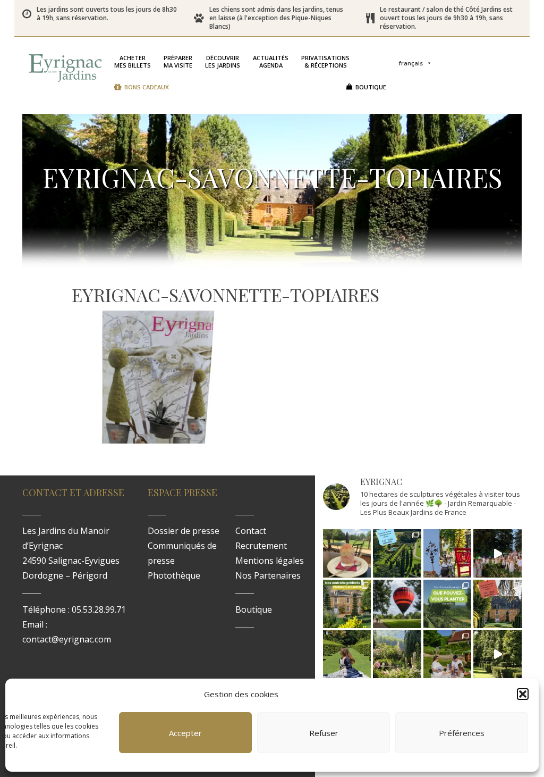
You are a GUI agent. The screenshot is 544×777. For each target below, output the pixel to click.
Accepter (185, 733)
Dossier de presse (183, 531)
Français (411, 63)
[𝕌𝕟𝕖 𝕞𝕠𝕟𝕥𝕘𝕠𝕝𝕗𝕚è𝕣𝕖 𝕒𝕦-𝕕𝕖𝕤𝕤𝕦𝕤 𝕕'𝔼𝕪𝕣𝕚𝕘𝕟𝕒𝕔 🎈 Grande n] (397, 604)
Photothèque (174, 575)
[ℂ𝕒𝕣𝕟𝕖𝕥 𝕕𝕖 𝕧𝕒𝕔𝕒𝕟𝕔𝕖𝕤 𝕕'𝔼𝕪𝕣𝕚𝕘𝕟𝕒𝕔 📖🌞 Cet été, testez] (497, 604)
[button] (522, 694)
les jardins (222, 61)
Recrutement (261, 546)
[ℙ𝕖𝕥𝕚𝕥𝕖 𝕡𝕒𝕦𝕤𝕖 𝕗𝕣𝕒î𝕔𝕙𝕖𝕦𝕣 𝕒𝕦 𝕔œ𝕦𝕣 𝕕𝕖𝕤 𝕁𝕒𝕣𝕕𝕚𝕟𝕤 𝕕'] (347, 553)
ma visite (178, 61)
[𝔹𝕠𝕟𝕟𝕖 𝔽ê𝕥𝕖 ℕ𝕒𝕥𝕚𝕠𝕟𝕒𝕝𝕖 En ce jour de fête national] (447, 553)
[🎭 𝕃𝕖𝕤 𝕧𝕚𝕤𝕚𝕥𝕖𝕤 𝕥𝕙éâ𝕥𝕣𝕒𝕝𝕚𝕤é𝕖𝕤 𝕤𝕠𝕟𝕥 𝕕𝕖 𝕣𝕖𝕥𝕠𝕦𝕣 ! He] (347, 654)
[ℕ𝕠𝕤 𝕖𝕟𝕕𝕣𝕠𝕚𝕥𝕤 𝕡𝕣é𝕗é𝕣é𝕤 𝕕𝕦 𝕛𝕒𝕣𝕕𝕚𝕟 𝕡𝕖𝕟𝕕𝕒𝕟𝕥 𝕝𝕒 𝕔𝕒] (347, 604)
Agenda (270, 61)
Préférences (461, 733)
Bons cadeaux (146, 87)
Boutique (370, 87)
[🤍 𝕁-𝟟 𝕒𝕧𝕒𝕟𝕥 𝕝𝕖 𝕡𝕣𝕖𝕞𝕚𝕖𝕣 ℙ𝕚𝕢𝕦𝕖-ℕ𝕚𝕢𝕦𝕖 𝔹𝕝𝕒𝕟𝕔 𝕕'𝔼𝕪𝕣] (447, 654)
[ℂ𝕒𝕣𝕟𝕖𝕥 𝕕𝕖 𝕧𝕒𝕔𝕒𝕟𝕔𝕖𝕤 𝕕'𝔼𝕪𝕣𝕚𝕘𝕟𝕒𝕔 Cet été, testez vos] (397, 553)
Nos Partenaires (268, 575)
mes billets (132, 61)
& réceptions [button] (325, 61)
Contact (250, 531)
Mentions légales (269, 560)
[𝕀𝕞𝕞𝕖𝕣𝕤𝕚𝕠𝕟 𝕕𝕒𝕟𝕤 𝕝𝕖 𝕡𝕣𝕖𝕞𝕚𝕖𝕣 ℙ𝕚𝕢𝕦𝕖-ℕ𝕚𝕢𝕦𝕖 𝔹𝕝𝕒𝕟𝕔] (497, 553)
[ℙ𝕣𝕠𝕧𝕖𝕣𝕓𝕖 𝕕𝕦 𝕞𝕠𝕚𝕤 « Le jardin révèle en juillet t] (397, 654)
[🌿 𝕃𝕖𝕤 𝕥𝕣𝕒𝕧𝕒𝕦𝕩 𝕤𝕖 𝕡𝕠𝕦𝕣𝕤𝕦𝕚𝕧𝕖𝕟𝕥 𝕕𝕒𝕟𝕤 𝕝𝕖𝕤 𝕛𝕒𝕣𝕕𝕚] (497, 654)
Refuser (323, 733)
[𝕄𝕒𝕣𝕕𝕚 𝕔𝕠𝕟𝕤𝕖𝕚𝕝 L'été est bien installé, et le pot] (447, 604)
